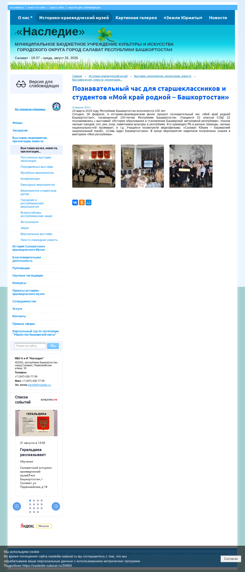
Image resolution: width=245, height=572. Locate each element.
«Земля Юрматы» (183, 17)
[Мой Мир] (88, 202)
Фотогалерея (30, 222)
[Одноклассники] (82, 202)
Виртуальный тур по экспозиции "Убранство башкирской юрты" (35, 333)
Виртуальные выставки (36, 234)
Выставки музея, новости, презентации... (39, 150)
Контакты (19, 316)
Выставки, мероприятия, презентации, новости (29, 139)
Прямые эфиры (23, 324)
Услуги (17, 309)
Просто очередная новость (39, 240)
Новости (218, 17)
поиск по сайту (37, 7)
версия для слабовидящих (84, 7)
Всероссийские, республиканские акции (36, 214)
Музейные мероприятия (37, 172)
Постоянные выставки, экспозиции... (36, 159)
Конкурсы (19, 283)
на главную (17, 7)
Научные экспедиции (27, 275)
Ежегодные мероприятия (38, 184)
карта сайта (57, 7)
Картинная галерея (136, 17)
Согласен (231, 559)
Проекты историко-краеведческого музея (28, 292)
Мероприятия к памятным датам (38, 192)
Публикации (21, 268)
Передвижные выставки (37, 167)
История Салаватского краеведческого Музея (28, 248)
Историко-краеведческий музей (74, 17)
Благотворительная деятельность (26, 259)
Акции (25, 228)
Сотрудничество (24, 301)
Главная (77, 76)
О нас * (25, 17)
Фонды (17, 123)
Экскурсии (20, 130)
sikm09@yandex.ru (39, 384)
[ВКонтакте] (75, 202)
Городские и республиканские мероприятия (32, 203)
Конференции (30, 178)
